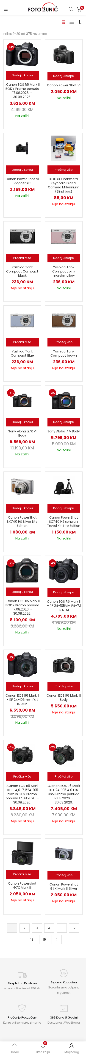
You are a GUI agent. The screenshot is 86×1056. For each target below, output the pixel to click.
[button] (79, 9)
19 (44, 939)
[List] (71, 21)
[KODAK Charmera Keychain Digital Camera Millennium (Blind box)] (64, 148)
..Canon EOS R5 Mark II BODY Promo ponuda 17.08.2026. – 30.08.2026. (22, 607)
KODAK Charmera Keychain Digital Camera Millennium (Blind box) (63, 185)
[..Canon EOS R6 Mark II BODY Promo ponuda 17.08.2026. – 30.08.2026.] (22, 54)
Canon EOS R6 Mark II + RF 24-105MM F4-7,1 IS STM (64, 605)
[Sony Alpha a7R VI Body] (22, 400)
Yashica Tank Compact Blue (22, 353)
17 (74, 928)
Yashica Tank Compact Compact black (22, 271)
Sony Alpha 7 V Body (63, 431)
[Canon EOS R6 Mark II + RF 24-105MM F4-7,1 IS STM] (63, 570)
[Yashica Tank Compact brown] (64, 320)
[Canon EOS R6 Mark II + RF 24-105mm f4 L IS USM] (22, 664)
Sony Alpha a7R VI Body (22, 433)
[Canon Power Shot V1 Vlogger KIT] (22, 148)
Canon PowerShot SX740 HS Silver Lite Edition (22, 521)
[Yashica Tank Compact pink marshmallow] (64, 236)
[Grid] (63, 21)
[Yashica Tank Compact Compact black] (22, 236)
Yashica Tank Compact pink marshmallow (63, 271)
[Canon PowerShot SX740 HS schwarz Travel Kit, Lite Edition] (64, 486)
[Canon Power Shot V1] (64, 54)
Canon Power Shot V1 (63, 85)
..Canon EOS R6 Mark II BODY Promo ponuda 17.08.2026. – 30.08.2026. (22, 90)
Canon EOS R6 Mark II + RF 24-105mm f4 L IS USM (22, 699)
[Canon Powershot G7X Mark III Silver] (64, 853)
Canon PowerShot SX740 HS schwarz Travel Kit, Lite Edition (63, 521)
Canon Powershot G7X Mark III (22, 885)
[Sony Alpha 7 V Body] (64, 400)
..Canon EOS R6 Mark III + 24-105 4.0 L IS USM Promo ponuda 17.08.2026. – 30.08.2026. (63, 794)
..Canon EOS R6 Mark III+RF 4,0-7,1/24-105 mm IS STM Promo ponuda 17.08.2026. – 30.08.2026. (22, 794)
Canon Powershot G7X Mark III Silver (64, 886)
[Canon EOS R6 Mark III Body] (64, 664)
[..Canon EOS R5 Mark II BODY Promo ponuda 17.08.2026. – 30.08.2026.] (22, 570)
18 (31, 939)
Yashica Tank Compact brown (63, 353)
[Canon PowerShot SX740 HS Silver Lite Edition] (22, 486)
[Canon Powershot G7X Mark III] (22, 853)
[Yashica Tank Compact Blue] (22, 320)
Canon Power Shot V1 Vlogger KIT (22, 181)
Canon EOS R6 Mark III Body (64, 697)
